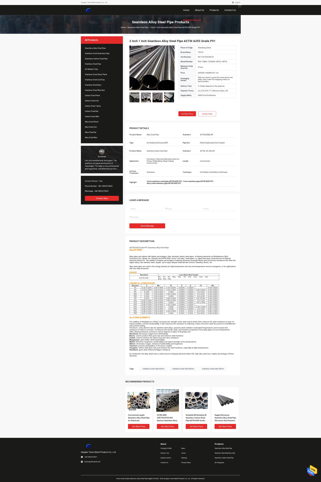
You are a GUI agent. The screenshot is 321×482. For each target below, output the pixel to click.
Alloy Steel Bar (90, 132)
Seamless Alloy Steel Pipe (138, 27)
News (183, 448)
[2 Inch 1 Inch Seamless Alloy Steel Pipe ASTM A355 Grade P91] (152, 68)
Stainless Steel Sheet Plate (96, 74)
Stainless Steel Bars (93, 85)
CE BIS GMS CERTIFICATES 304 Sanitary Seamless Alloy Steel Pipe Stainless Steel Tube (167, 418)
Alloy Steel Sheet (92, 122)
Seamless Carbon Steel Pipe (96, 59)
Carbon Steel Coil (92, 101)
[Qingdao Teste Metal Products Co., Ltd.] (89, 10)
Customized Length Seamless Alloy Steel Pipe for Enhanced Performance (138, 418)
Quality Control (165, 458)
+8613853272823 (101, 191)
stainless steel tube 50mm (213, 369)
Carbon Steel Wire (92, 116)
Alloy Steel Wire (91, 138)
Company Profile (166, 448)
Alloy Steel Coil (91, 127)
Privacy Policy (186, 462)
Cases (183, 453)
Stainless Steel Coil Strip (95, 80)
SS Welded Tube (91, 69)
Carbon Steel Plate (92, 95)
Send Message (147, 226)
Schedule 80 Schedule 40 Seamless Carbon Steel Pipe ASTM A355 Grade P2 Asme (196, 418)
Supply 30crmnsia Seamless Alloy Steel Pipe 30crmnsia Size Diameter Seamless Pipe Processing (225, 418)
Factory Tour (164, 453)
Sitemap (184, 458)
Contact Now (102, 198)
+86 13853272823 (105, 186)
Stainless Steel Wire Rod (95, 90)
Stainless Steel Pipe (93, 64)
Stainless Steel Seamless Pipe (97, 53)
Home (123, 27)
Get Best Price (187, 114)
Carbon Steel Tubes (93, 106)
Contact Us (164, 462)
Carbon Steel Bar (91, 111)
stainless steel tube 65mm (153, 369)
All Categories (219, 462)
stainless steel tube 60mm (183, 369)
